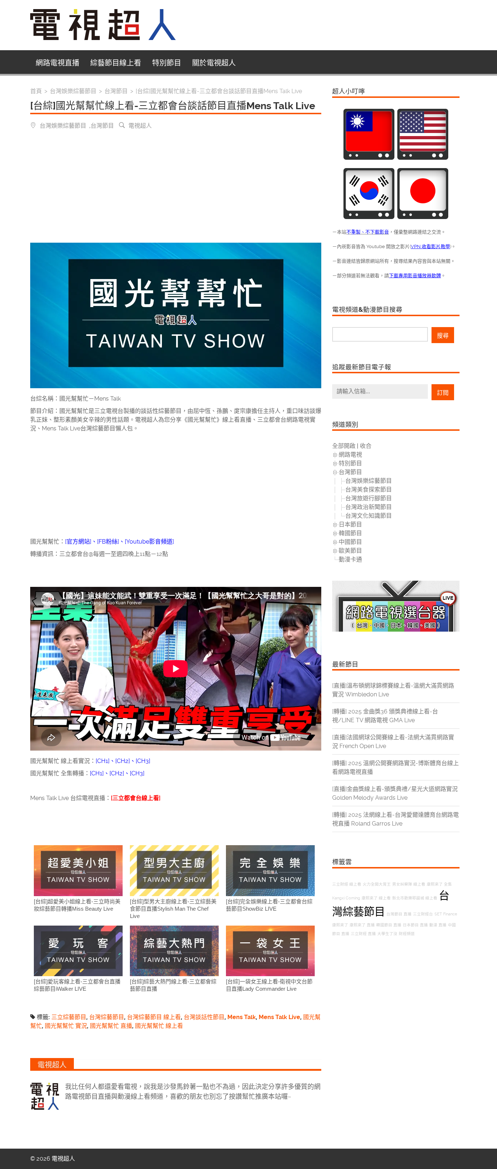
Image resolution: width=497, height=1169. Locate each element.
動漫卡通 (350, 559)
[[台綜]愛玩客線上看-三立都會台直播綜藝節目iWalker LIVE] (78, 951)
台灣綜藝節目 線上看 (154, 1017)
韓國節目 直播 (388, 925)
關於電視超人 (214, 63)
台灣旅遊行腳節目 (368, 498)
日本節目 (350, 524)
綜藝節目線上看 (115, 63)
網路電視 (350, 454)
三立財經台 (423, 914)
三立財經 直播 (363, 933)
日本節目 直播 (415, 925)
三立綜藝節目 (68, 1017)
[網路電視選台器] (396, 629)
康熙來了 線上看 (376, 898)
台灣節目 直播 (398, 914)
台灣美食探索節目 (368, 489)
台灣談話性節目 (204, 1017)
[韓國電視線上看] (368, 217)
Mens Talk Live (279, 1017)
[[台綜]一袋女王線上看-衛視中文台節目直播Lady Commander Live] (270, 951)
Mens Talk (241, 1017)
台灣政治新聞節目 (368, 507)
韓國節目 (350, 533)
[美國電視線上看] (422, 157)
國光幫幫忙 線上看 (159, 1025)
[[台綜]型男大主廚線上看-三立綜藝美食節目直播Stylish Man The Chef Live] (174, 870)
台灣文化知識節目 (368, 515)
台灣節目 (102, 125)
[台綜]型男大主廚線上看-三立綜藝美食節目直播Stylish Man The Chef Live (173, 908)
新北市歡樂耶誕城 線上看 (414, 898)
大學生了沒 (387, 933)
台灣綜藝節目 (106, 1017)
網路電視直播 (57, 63)
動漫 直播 (437, 925)
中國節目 (350, 541)
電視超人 (140, 125)
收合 (365, 445)
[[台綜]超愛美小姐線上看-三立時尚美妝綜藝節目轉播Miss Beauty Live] (78, 870)
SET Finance (445, 914)
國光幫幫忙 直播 (111, 1025)
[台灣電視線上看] (368, 157)
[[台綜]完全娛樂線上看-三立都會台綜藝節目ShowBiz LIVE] (270, 870)
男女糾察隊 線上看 (408, 884)
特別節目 (166, 63)
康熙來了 (340, 925)
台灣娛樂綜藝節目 (63, 125)
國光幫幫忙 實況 (66, 1025)
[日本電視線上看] (422, 217)
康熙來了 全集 (439, 884)
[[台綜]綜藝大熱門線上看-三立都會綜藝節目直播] (174, 951)
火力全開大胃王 (377, 884)
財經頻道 (407, 933)
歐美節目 (350, 550)
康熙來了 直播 (362, 925)
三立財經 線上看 (346, 884)
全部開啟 (343, 445)
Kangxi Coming (346, 898)
